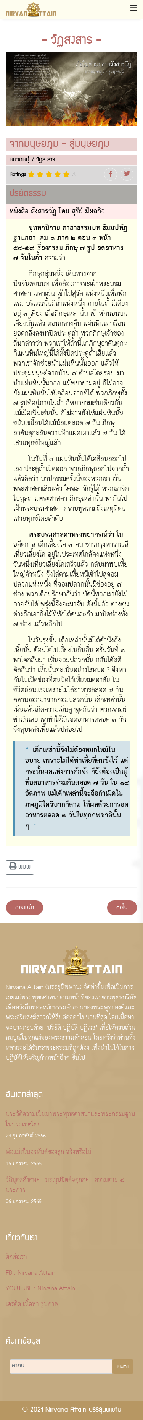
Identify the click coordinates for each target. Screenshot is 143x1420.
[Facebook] (110, 174)
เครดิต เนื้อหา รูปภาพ (32, 1305)
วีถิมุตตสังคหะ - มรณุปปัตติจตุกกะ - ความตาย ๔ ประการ (65, 1190)
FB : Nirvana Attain (30, 1273)
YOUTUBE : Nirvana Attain (40, 1289)
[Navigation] (133, 9)
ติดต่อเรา (16, 1257)
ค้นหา (123, 1366)
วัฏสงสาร (45, 160)
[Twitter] (127, 174)
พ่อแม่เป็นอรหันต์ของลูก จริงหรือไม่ (49, 1157)
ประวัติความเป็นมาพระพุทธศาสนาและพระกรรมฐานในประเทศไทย (70, 1125)
